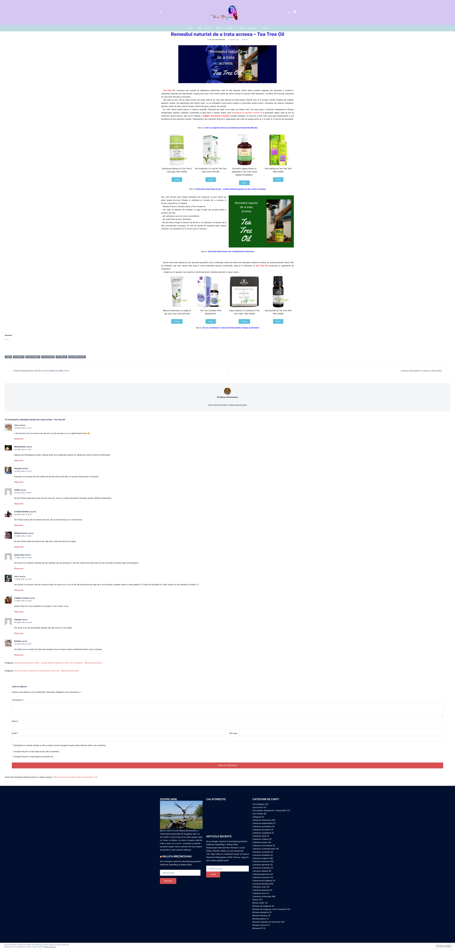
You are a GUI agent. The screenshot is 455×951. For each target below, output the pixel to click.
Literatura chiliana (260, 839)
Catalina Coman (21, 598)
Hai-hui (207, 28)
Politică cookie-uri (50, 947)
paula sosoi (19, 555)
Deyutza (18, 468)
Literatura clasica (260, 842)
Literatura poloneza (261, 877)
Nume (15, 721)
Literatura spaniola (260, 890)
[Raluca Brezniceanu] (227, 12)
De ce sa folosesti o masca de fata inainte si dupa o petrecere (231, 327)
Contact (265, 28)
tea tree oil (61, 357)
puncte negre (47, 357)
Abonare (168, 881)
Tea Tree (168, 90)
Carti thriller (257, 813)
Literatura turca (259, 893)
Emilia (17, 490)
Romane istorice (259, 925)
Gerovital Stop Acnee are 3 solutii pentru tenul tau (231, 251)
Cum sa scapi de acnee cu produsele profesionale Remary (231, 127)
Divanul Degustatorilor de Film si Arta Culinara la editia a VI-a (41, 370)
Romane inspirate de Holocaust (266, 922)
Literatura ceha (259, 836)
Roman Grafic (258, 903)
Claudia (17, 619)
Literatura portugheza (262, 880)
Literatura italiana (260, 871)
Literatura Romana (260, 884)
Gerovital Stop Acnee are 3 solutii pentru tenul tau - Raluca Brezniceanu (46, 671)
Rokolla (17, 641)
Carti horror (257, 807)
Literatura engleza (260, 858)
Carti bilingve (258, 804)
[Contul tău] (289, 12)
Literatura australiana (261, 826)
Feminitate (252, 28)
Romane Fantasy (259, 915)
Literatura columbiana (262, 845)
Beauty (245, 39)
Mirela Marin (20, 446)
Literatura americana (261, 820)
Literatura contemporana (263, 849)
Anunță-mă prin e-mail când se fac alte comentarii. (36, 751)
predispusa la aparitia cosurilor (246, 112)
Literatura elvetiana (261, 855)
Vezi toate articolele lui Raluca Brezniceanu (227, 405)
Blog (199, 28)
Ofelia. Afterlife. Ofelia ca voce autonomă (224, 851)
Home (189, 28)
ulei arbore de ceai (77, 357)
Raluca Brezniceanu (217, 39)
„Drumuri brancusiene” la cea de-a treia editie (420, 370)
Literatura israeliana (261, 868)
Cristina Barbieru (22, 511)
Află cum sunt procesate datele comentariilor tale (75, 777)
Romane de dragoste (261, 906)
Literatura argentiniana (262, 823)
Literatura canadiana (261, 833)
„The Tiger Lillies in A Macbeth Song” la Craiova (227, 854)
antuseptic (18, 357)
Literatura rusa (258, 887)
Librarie (241, 28)
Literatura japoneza (261, 874)
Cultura (229, 28)
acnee (8, 357)
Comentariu (18, 700)
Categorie (256, 817)
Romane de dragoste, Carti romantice (269, 909)
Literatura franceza (260, 861)
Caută (213, 874)
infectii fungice (33, 357)
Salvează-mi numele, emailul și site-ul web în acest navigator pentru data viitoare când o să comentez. (60, 745)
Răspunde (18, 439)
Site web (233, 733)
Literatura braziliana (261, 829)
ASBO (218, 28)
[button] (161, 12)
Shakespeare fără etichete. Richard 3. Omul (225, 847)
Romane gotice (259, 918)
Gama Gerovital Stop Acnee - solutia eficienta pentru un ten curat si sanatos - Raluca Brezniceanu (58, 663)
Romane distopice (260, 912)
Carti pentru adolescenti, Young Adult (269, 810)
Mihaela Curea (21, 533)
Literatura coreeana (261, 852)
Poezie (255, 899)
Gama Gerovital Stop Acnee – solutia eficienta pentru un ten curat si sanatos (231, 189)
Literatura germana (260, 864)
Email (15, 733)
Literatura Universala (261, 896)
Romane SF (257, 928)
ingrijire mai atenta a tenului (216, 116)
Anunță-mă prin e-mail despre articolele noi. (34, 756)
